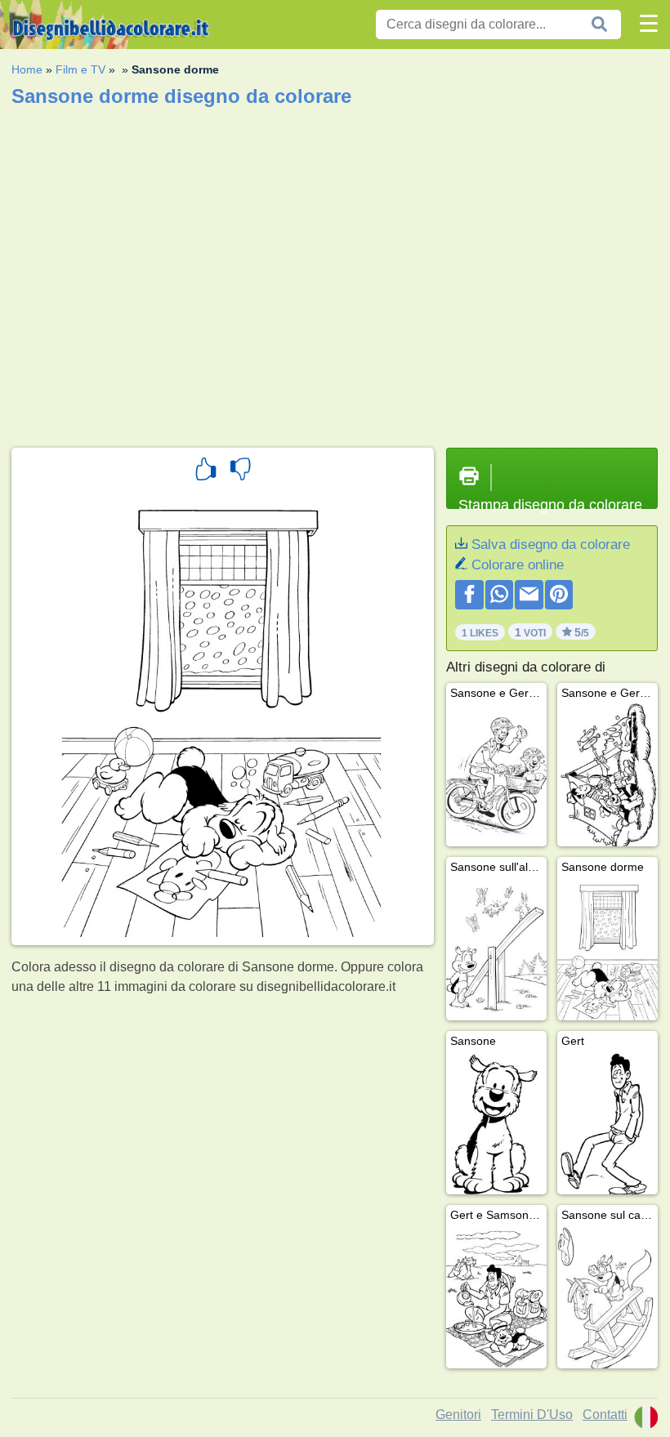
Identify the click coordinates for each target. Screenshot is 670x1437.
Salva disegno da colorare (550, 544)
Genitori (458, 1414)
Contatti (605, 1414)
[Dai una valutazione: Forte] (206, 471)
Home (26, 69)
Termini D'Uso (532, 1414)
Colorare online (517, 565)
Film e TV (80, 69)
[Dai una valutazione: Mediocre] (240, 471)
